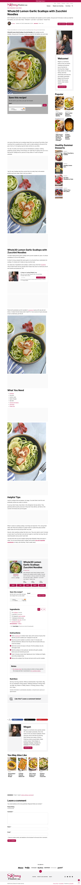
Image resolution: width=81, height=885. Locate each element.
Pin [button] (20, 585)
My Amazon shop (17, 669)
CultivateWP (71, 883)
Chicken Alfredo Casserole (43, 775)
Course (17, 7)
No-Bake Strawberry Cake (68, 178)
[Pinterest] (72, 876)
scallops (16, 612)
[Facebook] (70, 876)
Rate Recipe (70, 23)
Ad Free (42, 585)
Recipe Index (12, 7)
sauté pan (17, 635)
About (68, 3)
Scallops (12, 393)
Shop (55, 3)
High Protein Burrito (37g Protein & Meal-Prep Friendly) (59, 137)
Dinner (20, 7)
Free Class (68, 5)
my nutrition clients (35, 671)
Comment (10, 811)
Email (10, 103)
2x (41, 609)
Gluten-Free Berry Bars (67, 190)
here (36, 29)
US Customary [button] (13, 623)
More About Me (28, 747)
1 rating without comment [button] (27, 795)
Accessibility (61, 883)
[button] (34, 23)
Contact (71, 3)
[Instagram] (65, 876)
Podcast (58, 3)
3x (44, 609)
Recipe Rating (10, 806)
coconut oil (31, 310)
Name (9, 826)
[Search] (72, 6)
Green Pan (12, 406)
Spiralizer (12, 404)
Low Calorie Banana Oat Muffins (59, 114)
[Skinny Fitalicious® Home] (17, 4)
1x (38, 609)
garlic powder (21, 616)
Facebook (26, 742)
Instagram (26, 744)
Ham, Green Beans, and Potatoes (32, 775)
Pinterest (31, 742)
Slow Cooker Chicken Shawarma (68, 114)
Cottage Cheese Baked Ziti (22, 775)
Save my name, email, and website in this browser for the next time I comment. (27, 837)
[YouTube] (67, 876)
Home (8, 7)
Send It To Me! (41, 595)
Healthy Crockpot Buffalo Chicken (67, 137)
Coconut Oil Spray (14, 402)
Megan (14, 23)
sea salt (19, 619)
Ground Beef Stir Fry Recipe (11, 775)
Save (45, 105)
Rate (27, 585)
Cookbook (63, 3)
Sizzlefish (43, 264)
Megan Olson (27, 570)
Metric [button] (19, 623)
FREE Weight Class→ (40, 1)
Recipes (48, 5)
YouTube (36, 742)
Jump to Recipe (61, 23)
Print (34, 585)
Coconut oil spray (16, 621)
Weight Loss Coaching (58, 5)
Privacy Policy (55, 883)
